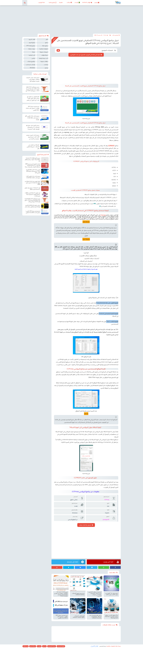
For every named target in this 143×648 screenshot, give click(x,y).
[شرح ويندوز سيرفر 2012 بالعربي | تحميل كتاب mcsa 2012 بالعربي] (44, 108)
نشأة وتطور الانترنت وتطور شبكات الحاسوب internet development (111, 617)
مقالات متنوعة (44, 61)
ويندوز (96, 2)
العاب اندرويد (32, 39)
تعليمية (61, 2)
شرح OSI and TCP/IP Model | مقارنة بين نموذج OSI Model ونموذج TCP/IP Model (61, 594)
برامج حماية (45, 46)
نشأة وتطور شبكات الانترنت (88, 255)
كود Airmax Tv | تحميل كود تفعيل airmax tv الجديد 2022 (32, 188)
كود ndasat (25, 646)
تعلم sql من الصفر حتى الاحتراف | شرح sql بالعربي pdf (33, 147)
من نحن (44, 646)
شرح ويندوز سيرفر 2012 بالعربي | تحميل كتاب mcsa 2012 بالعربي (62, 617)
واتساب (76, 2)
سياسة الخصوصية (51, 646)
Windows (32, 68)
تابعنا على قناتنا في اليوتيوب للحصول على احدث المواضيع (85, 54)
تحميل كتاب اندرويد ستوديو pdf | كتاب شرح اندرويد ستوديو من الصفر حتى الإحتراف (32, 137)
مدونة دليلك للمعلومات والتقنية (114, 646)
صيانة (33, 52)
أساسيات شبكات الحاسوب (91, 258)
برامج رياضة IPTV (30, 46)
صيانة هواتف (44, 55)
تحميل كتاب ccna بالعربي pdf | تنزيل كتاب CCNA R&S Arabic (32, 118)
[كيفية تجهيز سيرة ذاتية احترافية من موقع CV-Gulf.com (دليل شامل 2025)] (45, 182)
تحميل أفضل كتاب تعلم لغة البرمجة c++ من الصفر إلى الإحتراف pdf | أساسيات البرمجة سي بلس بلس (32, 127)
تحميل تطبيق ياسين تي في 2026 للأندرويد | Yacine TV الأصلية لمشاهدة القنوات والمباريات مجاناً (32, 165)
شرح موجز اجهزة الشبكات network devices (78, 594)
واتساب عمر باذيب (30, 64)
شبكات (68, 2)
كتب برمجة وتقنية (43, 58)
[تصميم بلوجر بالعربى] (95, 646)
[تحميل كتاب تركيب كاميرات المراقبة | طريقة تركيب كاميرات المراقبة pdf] (44, 79)
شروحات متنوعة (44, 52)
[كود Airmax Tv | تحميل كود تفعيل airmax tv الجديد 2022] (45, 188)
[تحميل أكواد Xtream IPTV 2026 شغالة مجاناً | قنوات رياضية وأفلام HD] (45, 159)
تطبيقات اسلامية (43, 49)
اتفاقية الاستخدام (60, 646)
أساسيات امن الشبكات (86, 261)
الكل (47, 39)
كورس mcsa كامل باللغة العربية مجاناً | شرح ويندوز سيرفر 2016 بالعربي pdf (33, 171)
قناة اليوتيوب (41, 2)
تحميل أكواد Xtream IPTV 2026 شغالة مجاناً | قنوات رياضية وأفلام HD (32, 159)
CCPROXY (111, 145)
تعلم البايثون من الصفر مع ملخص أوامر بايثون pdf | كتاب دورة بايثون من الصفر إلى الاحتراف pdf (33, 99)
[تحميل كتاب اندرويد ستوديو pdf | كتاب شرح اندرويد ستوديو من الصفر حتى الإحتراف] (44, 137)
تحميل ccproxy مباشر (85, 525)
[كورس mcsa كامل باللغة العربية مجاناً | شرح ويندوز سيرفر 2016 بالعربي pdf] (45, 171)
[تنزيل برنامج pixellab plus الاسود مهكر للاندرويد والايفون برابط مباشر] (45, 205)
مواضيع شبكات (115, 35)
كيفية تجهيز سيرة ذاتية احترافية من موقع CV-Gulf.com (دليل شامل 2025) (32, 183)
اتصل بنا (39, 646)
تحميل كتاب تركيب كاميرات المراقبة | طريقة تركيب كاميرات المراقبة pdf (32, 79)
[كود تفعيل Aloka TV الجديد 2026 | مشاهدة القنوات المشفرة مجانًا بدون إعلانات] (45, 194)
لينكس (33, 58)
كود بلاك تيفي (33, 646)
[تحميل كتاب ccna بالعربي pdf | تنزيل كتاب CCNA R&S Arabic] (44, 118)
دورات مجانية (31, 49)
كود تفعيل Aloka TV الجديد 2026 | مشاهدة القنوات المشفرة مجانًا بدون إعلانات (32, 194)
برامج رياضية (52, 2)
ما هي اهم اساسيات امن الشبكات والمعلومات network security (95, 617)
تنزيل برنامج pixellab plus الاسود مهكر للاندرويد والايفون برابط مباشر (32, 206)
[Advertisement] (71, 19)
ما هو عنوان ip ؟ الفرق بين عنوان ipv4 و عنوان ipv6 (111, 594)
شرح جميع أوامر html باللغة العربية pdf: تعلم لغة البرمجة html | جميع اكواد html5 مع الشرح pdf (32, 89)
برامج (46, 42)
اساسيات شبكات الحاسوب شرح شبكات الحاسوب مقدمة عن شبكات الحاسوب (94, 594)
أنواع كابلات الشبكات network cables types (78, 616)
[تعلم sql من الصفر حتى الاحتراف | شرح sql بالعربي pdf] (44, 147)
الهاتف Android (86, 2)
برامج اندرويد (32, 42)
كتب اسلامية (32, 55)
